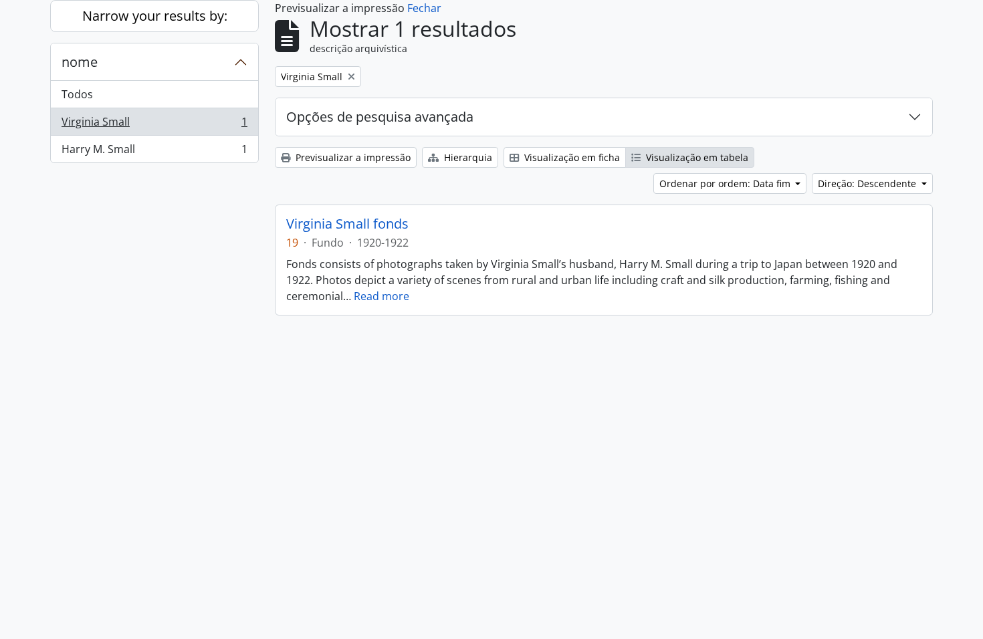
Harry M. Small (154, 152)
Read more (381, 296)
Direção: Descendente (868, 183)
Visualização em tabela (695, 157)
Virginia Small (154, 125)
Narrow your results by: (154, 16)
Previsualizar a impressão (352, 157)
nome (80, 62)
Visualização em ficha (571, 157)
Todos (77, 94)
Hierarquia (466, 157)
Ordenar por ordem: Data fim (726, 183)
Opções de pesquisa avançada (379, 117)
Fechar (424, 8)
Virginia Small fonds (347, 224)
